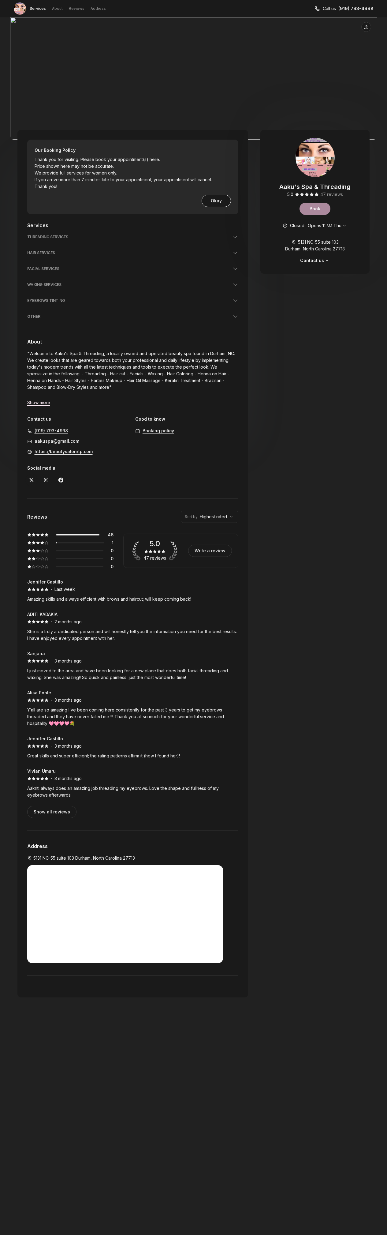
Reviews (76, 8)
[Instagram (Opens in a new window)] (46, 480)
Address (98, 8)
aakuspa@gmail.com (57, 441)
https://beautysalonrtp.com (64, 451)
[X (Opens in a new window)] (31, 480)
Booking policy (158, 430)
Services (38, 8)
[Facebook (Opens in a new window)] (61, 480)
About (57, 8)
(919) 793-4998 (356, 8)
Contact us (312, 260)
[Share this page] (366, 27)
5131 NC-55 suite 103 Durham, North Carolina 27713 (315, 245)
